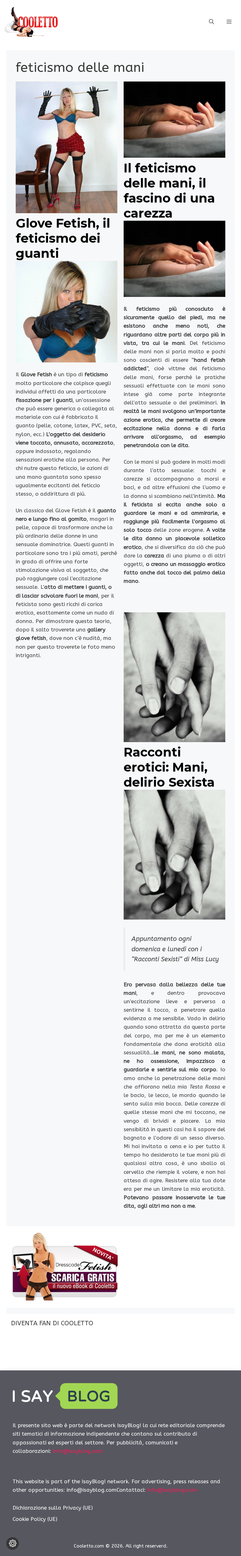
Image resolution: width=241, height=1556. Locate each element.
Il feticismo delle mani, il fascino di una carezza (169, 190)
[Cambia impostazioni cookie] (12, 1543)
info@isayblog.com (78, 1451)
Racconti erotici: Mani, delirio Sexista (169, 767)
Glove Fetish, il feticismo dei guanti (63, 238)
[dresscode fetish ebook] (64, 1298)
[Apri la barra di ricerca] (211, 22)
